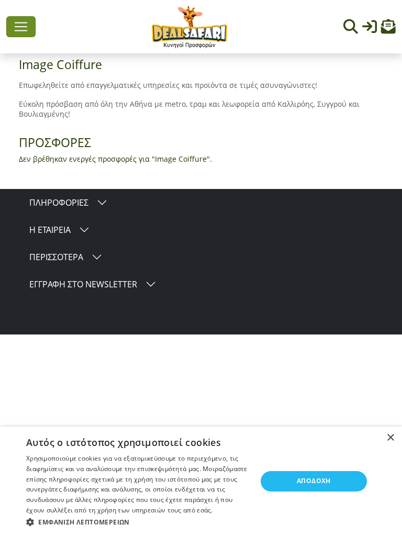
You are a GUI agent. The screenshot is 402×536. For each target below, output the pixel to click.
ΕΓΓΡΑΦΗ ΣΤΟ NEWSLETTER (83, 284)
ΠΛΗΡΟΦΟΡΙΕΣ (58, 202)
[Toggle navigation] (21, 26)
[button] (388, 29)
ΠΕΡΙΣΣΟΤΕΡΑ (56, 257)
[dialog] (201, 481)
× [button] (390, 438)
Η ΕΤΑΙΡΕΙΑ (50, 230)
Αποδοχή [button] (314, 480)
